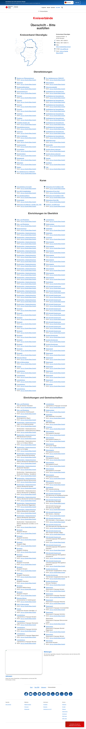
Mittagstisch (20, 163)
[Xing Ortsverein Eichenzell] (44, 694)
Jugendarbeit (20, 140)
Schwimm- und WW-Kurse (53, 204)
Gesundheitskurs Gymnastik (24, 187)
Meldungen (48, 652)
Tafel (47, 167)
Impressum (64, 714)
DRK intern (64, 718)
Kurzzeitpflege (20, 149)
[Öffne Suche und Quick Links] (62, 7)
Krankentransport (21, 145)
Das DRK (58, 7)
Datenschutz (64, 711)
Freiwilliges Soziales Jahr (23, 122)
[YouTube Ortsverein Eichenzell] (30, 694)
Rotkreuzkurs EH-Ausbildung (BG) (55, 195)
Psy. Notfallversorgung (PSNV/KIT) (26, 171)
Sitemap (64, 709)
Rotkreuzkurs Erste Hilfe (52, 200)
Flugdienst (19, 118)
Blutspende (20, 82)
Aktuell (48, 7)
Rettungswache (50, 242)
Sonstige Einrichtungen (52, 335)
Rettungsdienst (50, 82)
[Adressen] (24, 662)
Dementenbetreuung (22, 91)
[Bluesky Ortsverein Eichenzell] (62, 694)
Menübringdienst (21, 154)
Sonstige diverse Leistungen (53, 149)
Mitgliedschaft (20, 158)
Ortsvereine (49, 237)
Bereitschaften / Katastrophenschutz (26, 233)
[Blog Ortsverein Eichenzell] (48, 694)
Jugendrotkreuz (21, 371)
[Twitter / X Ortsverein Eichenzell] (35, 694)
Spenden (53, 7)
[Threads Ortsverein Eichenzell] (66, 694)
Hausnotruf (20, 131)
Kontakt (63, 707)
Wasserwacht (49, 349)
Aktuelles (45, 707)
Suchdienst (49, 163)
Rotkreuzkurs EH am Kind (52, 191)
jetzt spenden (8, 704)
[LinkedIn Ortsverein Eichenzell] (39, 694)
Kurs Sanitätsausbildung (23, 195)
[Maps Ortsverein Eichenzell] (53, 694)
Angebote (44, 7)
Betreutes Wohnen (22, 357)
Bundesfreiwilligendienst (23, 87)
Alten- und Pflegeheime (23, 219)
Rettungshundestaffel (51, 87)
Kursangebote (20, 200)
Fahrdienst (19, 114)
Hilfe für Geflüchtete (22, 136)
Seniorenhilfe (49, 145)
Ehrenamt (19, 96)
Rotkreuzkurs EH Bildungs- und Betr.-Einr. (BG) (29, 204)
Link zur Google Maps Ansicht (62, 52)
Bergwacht (19, 308)
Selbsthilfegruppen (51, 140)
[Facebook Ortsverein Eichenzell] (26, 694)
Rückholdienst (49, 282)
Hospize (19, 366)
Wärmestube (49, 384)
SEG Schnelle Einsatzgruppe (53, 286)
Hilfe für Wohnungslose (23, 362)
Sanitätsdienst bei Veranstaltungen (55, 91)
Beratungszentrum (22, 228)
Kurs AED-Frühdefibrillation (24, 191)
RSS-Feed (64, 716)
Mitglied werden (27, 704)
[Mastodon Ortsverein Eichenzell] (57, 694)
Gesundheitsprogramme (23, 127)
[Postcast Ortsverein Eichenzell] (70, 694)
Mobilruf (19, 167)
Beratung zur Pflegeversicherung (25, 78)
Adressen (9, 676)
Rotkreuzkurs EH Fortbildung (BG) (55, 187)
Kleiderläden (49, 228)
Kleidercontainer (50, 224)
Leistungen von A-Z (47, 709)
